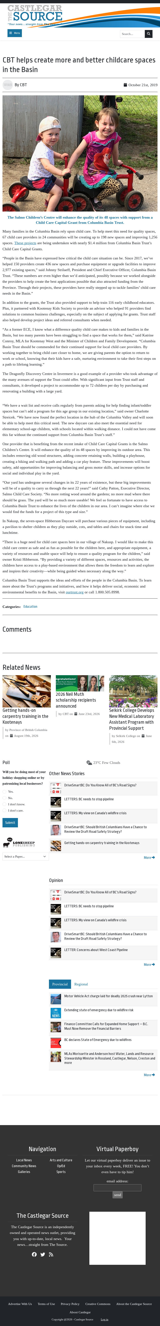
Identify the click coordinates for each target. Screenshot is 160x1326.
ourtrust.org (75, 592)
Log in (104, 1319)
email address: (117, 1181)
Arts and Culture (61, 1160)
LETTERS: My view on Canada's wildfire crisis (95, 813)
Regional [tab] (81, 984)
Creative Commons (97, 1304)
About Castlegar (80, 1312)
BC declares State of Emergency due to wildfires (97, 1040)
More (148, 858)
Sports (61, 1172)
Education (30, 607)
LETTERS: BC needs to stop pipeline (89, 799)
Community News (24, 1166)
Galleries (24, 1172)
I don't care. (16, 810)
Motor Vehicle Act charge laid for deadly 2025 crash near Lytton (108, 996)
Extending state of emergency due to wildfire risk (98, 1010)
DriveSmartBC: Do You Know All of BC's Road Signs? (100, 785)
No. (10, 798)
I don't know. (16, 804)
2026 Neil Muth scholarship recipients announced (76, 700)
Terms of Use (46, 1304)
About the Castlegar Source (134, 1304)
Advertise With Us (20, 1304)
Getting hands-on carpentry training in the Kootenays (25, 716)
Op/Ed (61, 1166)
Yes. (11, 791)
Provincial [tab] (60, 984)
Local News (24, 1160)
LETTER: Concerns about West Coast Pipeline (96, 950)
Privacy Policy (70, 1304)
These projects (25, 243)
